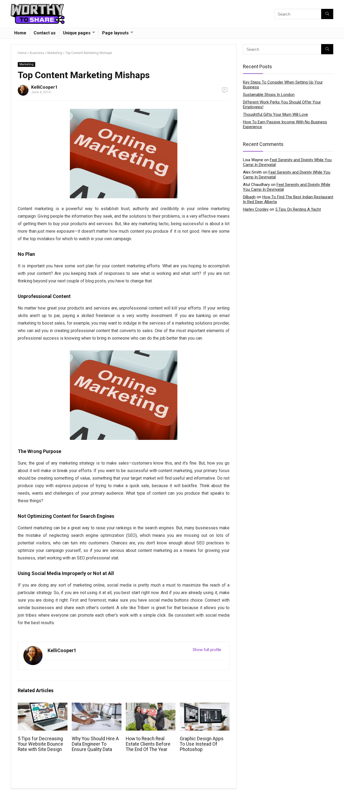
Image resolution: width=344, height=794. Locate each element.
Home (20, 32)
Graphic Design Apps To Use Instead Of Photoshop (202, 744)
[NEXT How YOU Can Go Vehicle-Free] (338, 780)
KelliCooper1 (44, 87)
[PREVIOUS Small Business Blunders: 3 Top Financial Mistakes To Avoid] (5, 780)
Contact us (45, 32)
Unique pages (77, 32)
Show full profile (207, 649)
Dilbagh (249, 197)
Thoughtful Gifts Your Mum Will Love (275, 114)
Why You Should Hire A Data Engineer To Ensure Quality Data (95, 744)
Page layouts (115, 32)
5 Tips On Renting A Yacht (298, 209)
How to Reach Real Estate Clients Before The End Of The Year (148, 744)
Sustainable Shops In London (269, 94)
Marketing (54, 53)
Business (37, 53)
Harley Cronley (255, 209)
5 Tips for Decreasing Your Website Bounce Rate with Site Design (40, 744)
